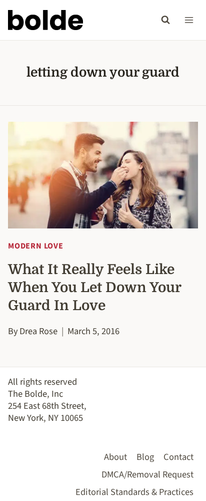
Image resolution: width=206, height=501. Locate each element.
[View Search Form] (165, 20)
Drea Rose (39, 331)
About (115, 456)
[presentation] (103, 175)
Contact (179, 456)
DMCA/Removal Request (148, 474)
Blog (145, 456)
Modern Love (36, 246)
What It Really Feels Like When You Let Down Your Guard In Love (94, 288)
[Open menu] (189, 20)
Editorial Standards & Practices (135, 491)
